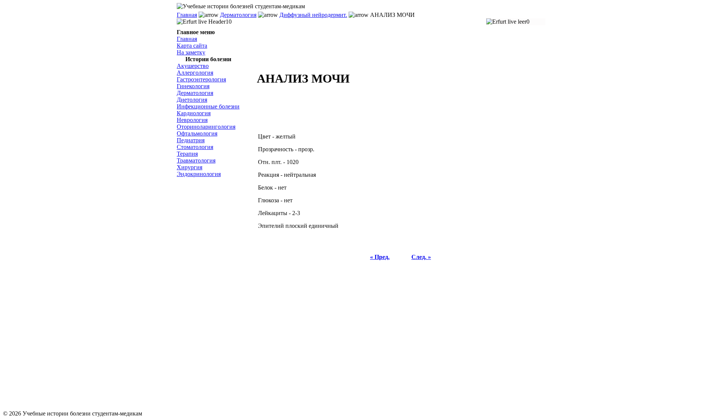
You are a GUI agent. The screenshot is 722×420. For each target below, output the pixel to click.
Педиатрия (191, 140)
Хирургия (189, 167)
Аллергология (195, 72)
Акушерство (193, 66)
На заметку (191, 52)
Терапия (187, 154)
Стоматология (195, 147)
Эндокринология (199, 174)
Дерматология (238, 15)
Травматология (196, 160)
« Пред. (380, 257)
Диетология (192, 99)
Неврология (192, 120)
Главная (187, 15)
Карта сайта (192, 45)
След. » (421, 257)
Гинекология (193, 86)
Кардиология (194, 113)
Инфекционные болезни (208, 106)
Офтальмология (197, 133)
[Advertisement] (214, 293)
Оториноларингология (206, 126)
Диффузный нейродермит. (313, 15)
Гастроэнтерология (201, 79)
